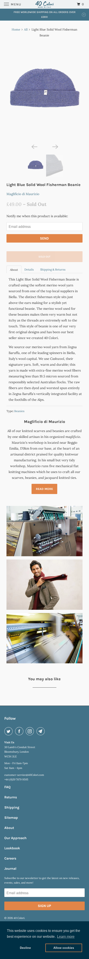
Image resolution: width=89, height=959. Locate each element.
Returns (10, 797)
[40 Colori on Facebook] (20, 731)
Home (16, 29)
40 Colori (19, 918)
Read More (44, 489)
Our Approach (15, 838)
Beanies (19, 411)
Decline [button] (25, 947)
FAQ (7, 787)
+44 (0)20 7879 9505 (16, 779)
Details (29, 269)
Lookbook (12, 848)
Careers (10, 858)
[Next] (55, 146)
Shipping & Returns (52, 269)
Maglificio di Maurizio (22, 194)
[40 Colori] (44, 4)
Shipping (11, 807)
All (26, 29)
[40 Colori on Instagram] (31, 731)
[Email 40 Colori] (41, 731)
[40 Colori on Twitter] (9, 731)
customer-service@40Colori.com (24, 774)
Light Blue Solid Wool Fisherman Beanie (43, 184)
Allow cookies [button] (63, 947)
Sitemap (11, 817)
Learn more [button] (66, 936)
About (14, 270)
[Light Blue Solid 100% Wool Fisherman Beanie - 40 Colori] (44, 91)
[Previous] (34, 146)
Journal (10, 868)
